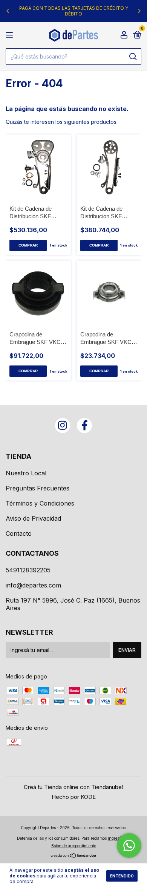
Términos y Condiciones (40, 503)
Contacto (19, 533)
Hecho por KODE (74, 796)
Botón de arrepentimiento (73, 845)
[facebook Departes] (84, 425)
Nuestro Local (26, 473)
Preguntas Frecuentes (37, 488)
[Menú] (11, 35)
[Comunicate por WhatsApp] (129, 845)
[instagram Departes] (62, 425)
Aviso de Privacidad (33, 518)
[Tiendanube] (73, 856)
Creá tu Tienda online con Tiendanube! (73, 787)
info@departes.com (33, 585)
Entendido (122, 876)
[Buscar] (132, 56)
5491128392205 (28, 570)
